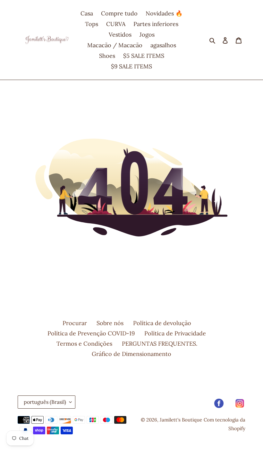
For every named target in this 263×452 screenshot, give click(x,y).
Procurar (75, 323)
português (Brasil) (45, 402)
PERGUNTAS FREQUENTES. (159, 343)
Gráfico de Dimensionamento (131, 354)
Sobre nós (110, 323)
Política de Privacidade (175, 333)
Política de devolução (162, 323)
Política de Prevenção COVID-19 (91, 333)
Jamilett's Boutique (181, 420)
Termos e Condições (84, 343)
